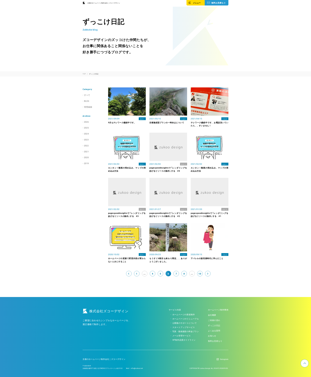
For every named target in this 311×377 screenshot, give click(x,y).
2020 (86, 157)
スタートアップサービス (183, 327)
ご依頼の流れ (214, 320)
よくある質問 (214, 330)
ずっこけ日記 (214, 325)
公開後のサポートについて (184, 322)
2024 (86, 133)
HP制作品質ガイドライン (184, 339)
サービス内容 (175, 309)
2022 (86, 145)
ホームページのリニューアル (185, 318)
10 (200, 273)
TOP (305, 363)
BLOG (86, 100)
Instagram (224, 359)
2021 (86, 151)
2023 (86, 139)
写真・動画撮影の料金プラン (185, 331)
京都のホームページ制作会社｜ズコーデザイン (103, 3)
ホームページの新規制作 (183, 314)
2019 (86, 163)
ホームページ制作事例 (218, 309)
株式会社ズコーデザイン (109, 310)
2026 (86, 121)
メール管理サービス (181, 335)
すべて (87, 94)
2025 (86, 127)
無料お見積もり (218, 2)
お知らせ (212, 335)
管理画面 (88, 106)
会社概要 (212, 314)
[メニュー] (195, 2)
